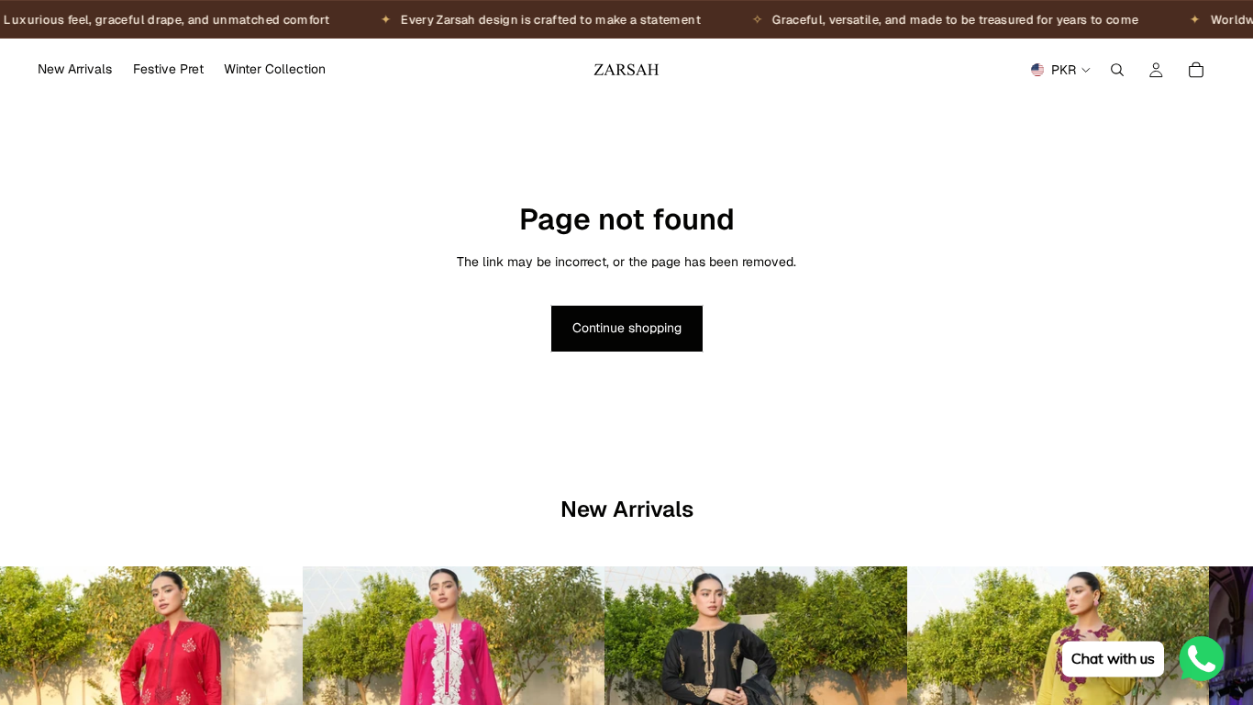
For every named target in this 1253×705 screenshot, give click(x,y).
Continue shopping (627, 327)
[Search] (1117, 70)
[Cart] (1196, 70)
